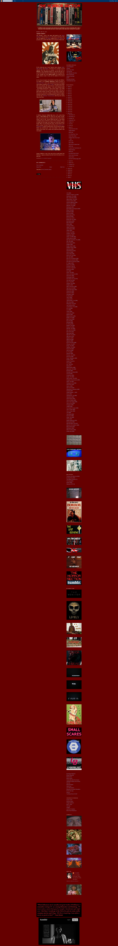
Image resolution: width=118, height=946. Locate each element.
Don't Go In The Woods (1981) (72, 258)
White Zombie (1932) (71, 426)
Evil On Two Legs (70, 790)
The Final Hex (69, 71)
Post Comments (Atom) (46, 169)
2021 (69, 95)
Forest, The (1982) (70, 272)
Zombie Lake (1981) (70, 431)
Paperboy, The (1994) (71, 347)
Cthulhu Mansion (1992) (71, 238)
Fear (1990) (69, 270)
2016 (69, 104)
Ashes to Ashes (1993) (71, 203)
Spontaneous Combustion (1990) (73, 389)
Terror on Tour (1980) (71, 403)
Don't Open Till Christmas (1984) (73, 261)
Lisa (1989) (69, 309)
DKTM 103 (71, 140)
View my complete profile (72, 881)
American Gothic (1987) (71, 200)
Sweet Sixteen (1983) (71, 398)
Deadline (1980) (70, 244)
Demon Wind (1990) (70, 253)
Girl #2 (68, 77)
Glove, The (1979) (70, 281)
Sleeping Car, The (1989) (71, 383)
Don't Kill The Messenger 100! (75, 158)
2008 (69, 172)
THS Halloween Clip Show (72, 73)
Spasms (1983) (70, 386)
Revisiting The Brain (71, 79)
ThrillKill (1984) (69, 406)
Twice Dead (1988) (70, 414)
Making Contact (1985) (71, 316)
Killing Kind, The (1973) (71, 303)
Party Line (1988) (70, 350)
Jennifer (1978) (69, 298)
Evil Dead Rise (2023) (71, 477)
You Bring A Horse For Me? (72, 793)
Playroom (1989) (70, 353)
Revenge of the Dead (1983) (72, 372)
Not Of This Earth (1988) (71, 342)
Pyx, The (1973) (70, 364)
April (70, 160)
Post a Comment (39, 165)
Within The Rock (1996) (71, 429)
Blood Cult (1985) (70, 213)
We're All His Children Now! (74, 144)
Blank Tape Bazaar (70, 74)
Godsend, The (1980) (71, 283)
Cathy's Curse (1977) (71, 227)
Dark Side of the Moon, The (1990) (73, 239)
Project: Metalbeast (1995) (72, 358)
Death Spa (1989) (70, 249)
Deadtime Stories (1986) (71, 247)
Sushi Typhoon (60, 38)
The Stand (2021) (70, 480)
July (70, 123)
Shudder (68, 807)
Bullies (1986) (69, 224)
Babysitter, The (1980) (71, 205)
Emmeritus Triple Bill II (71, 267)
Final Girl (68, 783)
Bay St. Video (69, 804)
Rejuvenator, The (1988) (71, 369)
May (70, 127)
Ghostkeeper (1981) (70, 277)
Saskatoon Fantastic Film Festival (73, 781)
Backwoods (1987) (70, 207)
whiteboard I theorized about (48, 95)
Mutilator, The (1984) (71, 325)
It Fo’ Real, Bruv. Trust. (73, 134)
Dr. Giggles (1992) (70, 263)
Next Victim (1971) (70, 331)
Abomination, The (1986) (71, 196)
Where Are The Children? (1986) (73, 425)
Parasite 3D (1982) (70, 348)
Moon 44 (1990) (70, 320)
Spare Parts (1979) (70, 384)
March (70, 162)
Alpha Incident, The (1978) (72, 199)
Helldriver (46, 68)
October (70, 118)
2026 (69, 86)
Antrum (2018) (69, 482)
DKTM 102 (71, 146)
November (71, 116)
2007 (69, 173)
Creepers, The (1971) (71, 233)
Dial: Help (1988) (70, 256)
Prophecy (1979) (70, 359)
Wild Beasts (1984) (70, 428)
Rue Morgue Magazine (71, 773)
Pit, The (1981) (69, 351)
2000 (69, 177)
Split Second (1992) (70, 387)
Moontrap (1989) (70, 322)
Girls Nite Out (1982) (71, 280)
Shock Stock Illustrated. (73, 155)
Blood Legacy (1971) (71, 214)
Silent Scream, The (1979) (72, 378)
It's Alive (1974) (70, 295)
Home (51, 167)
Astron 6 (68, 792)
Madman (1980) (70, 314)
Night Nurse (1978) (70, 336)
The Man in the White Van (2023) (73, 476)
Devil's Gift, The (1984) (71, 255)
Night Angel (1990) (70, 333)
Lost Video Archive (70, 787)
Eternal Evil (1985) (70, 269)
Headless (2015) (70, 284)
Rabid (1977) (69, 365)
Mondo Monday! (72, 149)
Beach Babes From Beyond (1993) (73, 208)
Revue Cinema (69, 778)
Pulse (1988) (69, 362)
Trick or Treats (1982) (71, 409)
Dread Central (69, 776)
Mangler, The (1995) (70, 317)
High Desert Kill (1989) (71, 288)
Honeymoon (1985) (70, 291)
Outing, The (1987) (70, 345)
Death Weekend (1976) (71, 250)
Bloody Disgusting (70, 775)
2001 (69, 175)
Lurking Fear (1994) (70, 313)
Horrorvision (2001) (70, 292)
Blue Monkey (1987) (70, 221)
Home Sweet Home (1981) (72, 289)
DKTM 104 (71, 132)
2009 (69, 170)
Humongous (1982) (70, 294)
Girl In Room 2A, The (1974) (72, 278)
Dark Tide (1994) (70, 241)
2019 (69, 99)
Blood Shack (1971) (70, 217)
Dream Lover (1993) (70, 264)
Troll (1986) (69, 412)
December (71, 114)
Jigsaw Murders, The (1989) (72, 300)
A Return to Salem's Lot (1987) (73, 194)
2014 (69, 107)
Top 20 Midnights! (70, 66)
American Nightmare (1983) (72, 202)
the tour (49, 36)
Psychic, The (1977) (71, 361)
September (71, 120)
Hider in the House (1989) (72, 286)
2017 (69, 102)
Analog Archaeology (70, 76)
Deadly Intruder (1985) (71, 246)
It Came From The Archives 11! (75, 148)
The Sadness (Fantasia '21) (72, 479)
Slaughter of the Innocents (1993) (73, 379)
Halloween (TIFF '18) (71, 484)
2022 (69, 93)
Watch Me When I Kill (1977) (72, 423)
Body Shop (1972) (70, 222)
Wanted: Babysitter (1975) (72, 420)
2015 (69, 106)
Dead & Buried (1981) (71, 242)
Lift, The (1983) (70, 308)
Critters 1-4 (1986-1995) (71, 236)
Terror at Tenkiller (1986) (71, 400)
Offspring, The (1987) (71, 344)
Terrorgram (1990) (70, 404)
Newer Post (38, 167)
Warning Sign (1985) (71, 421)
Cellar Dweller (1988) (71, 228)
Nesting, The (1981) (70, 327)
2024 (69, 90)
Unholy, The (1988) (70, 417)
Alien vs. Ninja (50, 84)
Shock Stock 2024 (70, 69)
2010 (69, 168)
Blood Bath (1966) (70, 211)
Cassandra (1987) (70, 225)
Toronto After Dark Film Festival (73, 779)
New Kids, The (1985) (71, 328)
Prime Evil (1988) (70, 356)
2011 (69, 113)
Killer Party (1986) (70, 302)
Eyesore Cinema (70, 801)
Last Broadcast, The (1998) (72, 306)
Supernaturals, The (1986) (72, 395)
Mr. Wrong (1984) (70, 323)
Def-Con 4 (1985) (70, 252)
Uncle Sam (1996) (70, 415)
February (71, 164)
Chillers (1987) (69, 230)
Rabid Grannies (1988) (71, 367)
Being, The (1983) (70, 210)
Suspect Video (69, 799)
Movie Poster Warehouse (71, 810)
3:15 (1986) (69, 193)
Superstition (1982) (70, 397)
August (70, 121)
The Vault (68, 805)
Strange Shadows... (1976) (72, 392)
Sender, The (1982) (70, 376)
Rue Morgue (48, 38)
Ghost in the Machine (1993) (72, 274)
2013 (69, 109)
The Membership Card (71, 80)
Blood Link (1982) (70, 216)
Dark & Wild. (71, 142)
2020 (69, 97)
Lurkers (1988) (69, 311)
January (70, 166)
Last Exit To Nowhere (71, 809)
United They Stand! (72, 135)
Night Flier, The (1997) (71, 334)
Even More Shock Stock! (74, 153)
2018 (69, 100)
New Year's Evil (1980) (71, 330)
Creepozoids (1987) (70, 235)
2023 (69, 91)
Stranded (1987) (70, 390)
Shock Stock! (71, 156)
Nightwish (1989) (70, 341)
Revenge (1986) (70, 370)
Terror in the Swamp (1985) (72, 401)
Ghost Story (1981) (70, 275)
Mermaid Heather (70, 784)
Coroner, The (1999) (70, 232)
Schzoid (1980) (69, 373)
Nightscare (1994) (70, 339)
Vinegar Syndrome (70, 802)
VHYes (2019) (69, 418)
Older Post (62, 167)
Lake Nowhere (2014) (71, 305)
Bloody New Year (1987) (71, 219)
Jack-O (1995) (69, 297)
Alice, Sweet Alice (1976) (71, 197)
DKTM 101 (71, 151)
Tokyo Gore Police (40, 82)
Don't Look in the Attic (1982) (72, 260)
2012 (69, 111)
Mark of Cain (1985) (70, 319)
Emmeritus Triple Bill (71, 266)
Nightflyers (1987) (70, 337)
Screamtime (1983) (70, 375)
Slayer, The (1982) (70, 381)
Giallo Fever (69, 786)
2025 (69, 88)
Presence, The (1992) (71, 355)
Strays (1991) (69, 393)
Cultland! (68, 68)
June (70, 125)
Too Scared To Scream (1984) (72, 408)
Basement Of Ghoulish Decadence (73, 789)
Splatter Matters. (72, 130)
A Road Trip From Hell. (73, 128)
